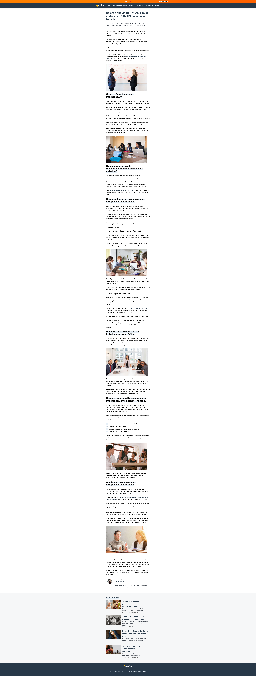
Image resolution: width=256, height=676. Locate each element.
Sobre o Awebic (139, 5)
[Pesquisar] (161, 5)
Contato (115, 671)
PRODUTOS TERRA (163, 1)
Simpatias (156, 5)
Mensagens (119, 5)
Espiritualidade (149, 5)
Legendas (131, 5)
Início (109, 5)
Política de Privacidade (131, 671)
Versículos (125, 5)
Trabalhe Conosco (142, 671)
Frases (113, 5)
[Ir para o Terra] (128, 1)
